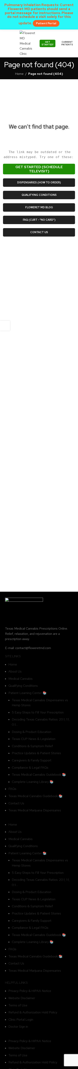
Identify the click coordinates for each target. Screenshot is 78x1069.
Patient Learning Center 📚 (27, 693)
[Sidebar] (5, 326)
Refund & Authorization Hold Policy (32, 1012)
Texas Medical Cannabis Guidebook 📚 (39, 774)
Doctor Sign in (18, 1026)
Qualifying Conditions (23, 686)
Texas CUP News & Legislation (33, 739)
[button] (39, 819)
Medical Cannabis (20, 679)
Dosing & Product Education (31, 732)
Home (19, 74)
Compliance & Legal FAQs (30, 767)
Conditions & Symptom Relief (32, 746)
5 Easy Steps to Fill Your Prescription (38, 712)
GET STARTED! (47, 43)
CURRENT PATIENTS (67, 43)
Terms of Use (17, 1005)
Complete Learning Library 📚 (33, 782)
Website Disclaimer (21, 998)
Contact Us (16, 803)
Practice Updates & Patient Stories (36, 753)
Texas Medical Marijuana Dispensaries (34, 810)
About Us (15, 671)
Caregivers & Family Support (31, 760)
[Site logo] (28, 43)
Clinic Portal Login (20, 1019)
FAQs (12, 789)
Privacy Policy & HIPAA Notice (29, 991)
